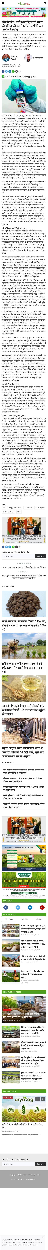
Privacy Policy (30, 1177)
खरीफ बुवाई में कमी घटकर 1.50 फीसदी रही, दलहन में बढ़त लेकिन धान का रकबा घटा (22, 667)
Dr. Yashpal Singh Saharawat (30, 978)
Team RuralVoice (26, 933)
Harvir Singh (25, 960)
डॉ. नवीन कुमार (38, 58)
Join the (20, 76)
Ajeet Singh (24, 1049)
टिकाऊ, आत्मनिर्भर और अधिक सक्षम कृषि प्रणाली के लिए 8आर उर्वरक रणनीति (32, 972)
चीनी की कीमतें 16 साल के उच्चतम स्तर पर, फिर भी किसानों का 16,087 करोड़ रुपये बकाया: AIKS (33, 942)
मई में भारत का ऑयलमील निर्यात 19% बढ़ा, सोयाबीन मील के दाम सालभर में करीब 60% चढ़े (24, 624)
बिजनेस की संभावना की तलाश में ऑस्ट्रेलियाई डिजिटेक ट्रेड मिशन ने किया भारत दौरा (23, 1124)
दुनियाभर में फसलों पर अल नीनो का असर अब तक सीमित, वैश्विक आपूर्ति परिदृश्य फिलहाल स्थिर (33, 1073)
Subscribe (40, 555)
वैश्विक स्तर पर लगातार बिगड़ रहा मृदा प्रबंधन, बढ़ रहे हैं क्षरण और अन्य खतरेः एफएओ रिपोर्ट (33, 1028)
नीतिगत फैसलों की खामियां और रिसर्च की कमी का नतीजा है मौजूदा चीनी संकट (33, 955)
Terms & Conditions (17, 1177)
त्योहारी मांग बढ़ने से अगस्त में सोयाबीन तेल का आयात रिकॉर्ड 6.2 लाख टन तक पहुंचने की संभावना (23, 709)
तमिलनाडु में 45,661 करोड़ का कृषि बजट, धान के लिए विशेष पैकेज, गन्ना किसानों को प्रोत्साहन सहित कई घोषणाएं (24, 575)
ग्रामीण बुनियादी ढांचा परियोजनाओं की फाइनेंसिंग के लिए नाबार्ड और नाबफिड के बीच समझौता (33, 1058)
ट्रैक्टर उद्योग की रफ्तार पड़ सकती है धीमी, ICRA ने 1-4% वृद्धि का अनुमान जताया (33, 1043)
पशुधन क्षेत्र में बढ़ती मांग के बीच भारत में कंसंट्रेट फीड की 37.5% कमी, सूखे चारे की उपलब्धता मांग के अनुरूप (23, 751)
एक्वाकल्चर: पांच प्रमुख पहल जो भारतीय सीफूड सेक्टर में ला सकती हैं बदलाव (24, 566)
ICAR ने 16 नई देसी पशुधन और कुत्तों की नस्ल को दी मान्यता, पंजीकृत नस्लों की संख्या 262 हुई (33, 926)
